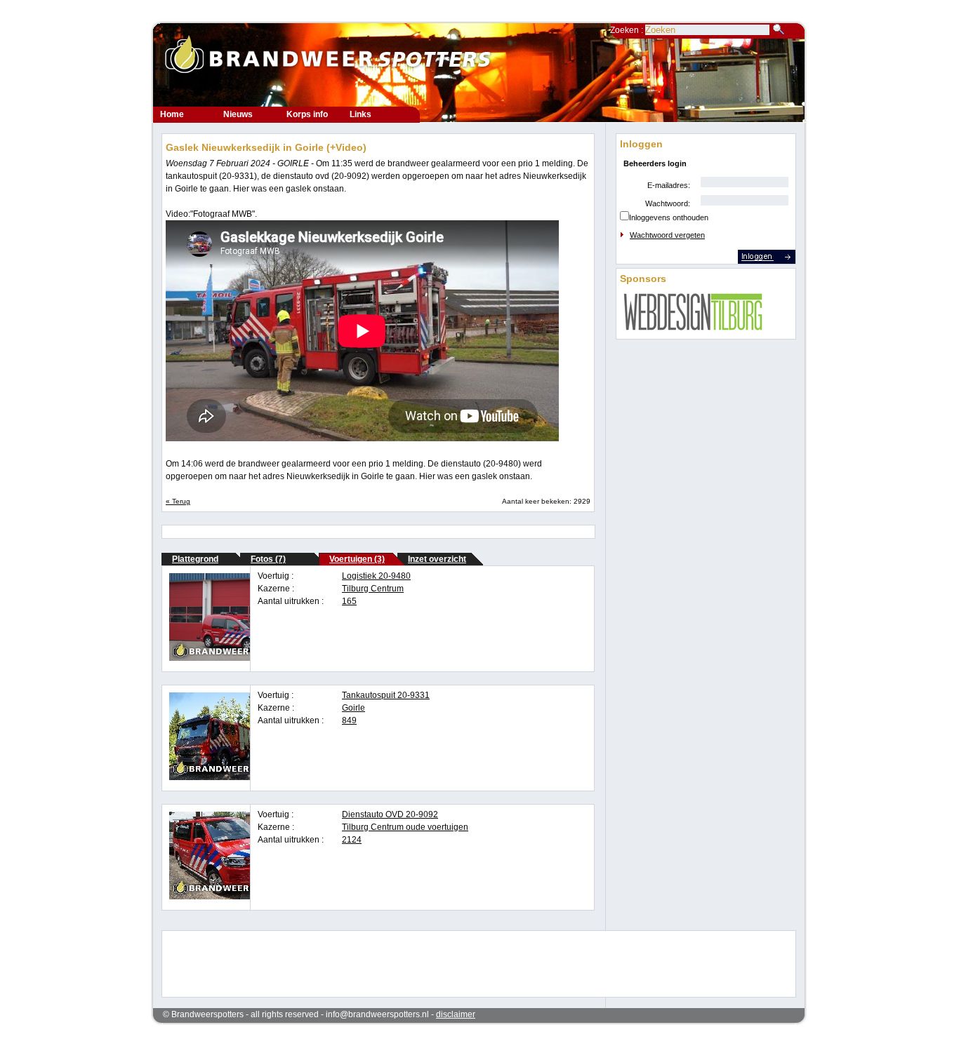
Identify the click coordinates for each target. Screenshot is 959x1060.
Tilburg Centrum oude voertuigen (405, 827)
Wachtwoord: (667, 203)
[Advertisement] (469, 962)
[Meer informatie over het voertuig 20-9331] (234, 777)
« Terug (178, 501)
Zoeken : (627, 30)
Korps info (307, 114)
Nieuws (238, 114)
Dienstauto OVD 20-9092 (390, 814)
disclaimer (455, 1014)
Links (360, 114)
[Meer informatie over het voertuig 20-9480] (234, 658)
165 (349, 601)
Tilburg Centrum (373, 588)
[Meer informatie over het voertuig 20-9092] (234, 896)
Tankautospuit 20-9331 (386, 695)
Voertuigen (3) (357, 559)
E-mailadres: (668, 185)
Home (172, 114)
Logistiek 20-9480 (376, 576)
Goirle (353, 708)
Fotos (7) (268, 559)
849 (349, 720)
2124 (352, 840)
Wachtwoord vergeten (667, 235)
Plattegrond (195, 559)
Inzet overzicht (437, 559)
